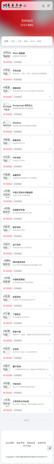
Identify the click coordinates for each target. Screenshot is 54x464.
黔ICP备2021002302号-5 (37, 456)
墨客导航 (23, 456)
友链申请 (42, 442)
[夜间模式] (50, 448)
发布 (33, 41)
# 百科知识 (17, 62)
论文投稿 (9, 375)
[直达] (50, 62)
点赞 (19, 41)
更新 (39, 41)
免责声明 (20, 442)
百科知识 (9, 62)
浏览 (13, 41)
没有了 (27, 420)
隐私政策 (31, 442)
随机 (26, 41)
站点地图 (10, 442)
